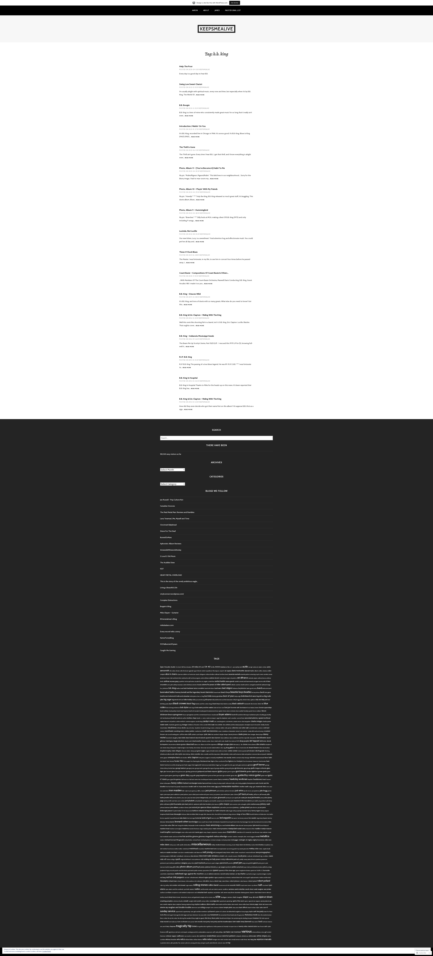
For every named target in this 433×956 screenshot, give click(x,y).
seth (222, 892)
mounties (201, 849)
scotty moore (190, 892)
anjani (255, 678)
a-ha (227, 667)
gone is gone (231, 771)
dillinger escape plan (225, 744)
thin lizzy (208, 918)
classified (197, 728)
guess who (234, 775)
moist (233, 845)
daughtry (175, 738)
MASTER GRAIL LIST (233, 10)
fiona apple (187, 761)
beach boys (225, 692)
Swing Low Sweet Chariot (190, 84)
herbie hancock (203, 783)
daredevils (169, 738)
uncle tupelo (184, 932)
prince (265, 867)
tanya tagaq (245, 911)
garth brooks (228, 765)
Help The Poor (185, 66)
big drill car (260, 696)
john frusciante (175, 804)
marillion (258, 828)
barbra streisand (266, 688)
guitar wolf (264, 775)
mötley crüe (253, 849)
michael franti (196, 840)
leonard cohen (181, 821)
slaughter (239, 897)
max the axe (255, 832)
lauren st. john (215, 818)
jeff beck (242, 794)
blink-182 (261, 704)
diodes (245, 744)
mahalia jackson (207, 828)
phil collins (176, 867)
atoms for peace (208, 685)
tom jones (191, 922)
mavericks (248, 832)
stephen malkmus (200, 904)
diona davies (252, 744)
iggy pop (218, 786)
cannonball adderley (251, 718)
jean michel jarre (225, 794)
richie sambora (190, 881)
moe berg (228, 845)
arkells (237, 681)
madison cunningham (176, 828)
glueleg (188, 771)
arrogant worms (258, 681)
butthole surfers (182, 718)
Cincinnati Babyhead (168, 525)
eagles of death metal (212, 751)
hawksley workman (238, 779)
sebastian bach (202, 892)
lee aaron (234, 818)
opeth (177, 859)
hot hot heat (170, 786)
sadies (197, 889)
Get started (234, 3)
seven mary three (228, 892)
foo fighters (229, 761)
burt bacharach (167, 718)
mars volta (185, 832)
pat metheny (170, 863)
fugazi (218, 765)
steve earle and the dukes (223, 904)
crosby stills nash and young (255, 731)
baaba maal (179, 688)
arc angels (204, 681)
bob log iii (192, 707)
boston (257, 707)
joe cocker (181, 801)
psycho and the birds (180, 870)
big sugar (167, 699)
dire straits (260, 744)
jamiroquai (167, 794)
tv (237, 926)
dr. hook (240, 748)
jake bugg (263, 791)
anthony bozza (262, 678)
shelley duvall (164, 897)
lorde (196, 825)
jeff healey (249, 794)
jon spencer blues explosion (208, 807)
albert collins (258, 671)
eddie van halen (223, 751)
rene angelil (246, 877)
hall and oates (193, 779)
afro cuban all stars (175, 671)
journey (235, 807)
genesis (250, 765)
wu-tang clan (252, 939)
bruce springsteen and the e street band (195, 715)
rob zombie (173, 885)
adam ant (255, 667)
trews (194, 926)
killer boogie (199, 814)
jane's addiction (175, 794)
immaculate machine (230, 786)
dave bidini (181, 738)
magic (201, 828)
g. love (222, 765)
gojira (220, 771)
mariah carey (241, 828)
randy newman (230, 874)
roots (238, 885)
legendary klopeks (262, 818)
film (181, 761)
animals (251, 678)
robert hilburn (225, 881)
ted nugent (170, 915)
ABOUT (206, 10)
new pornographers (263, 852)
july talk (260, 807)
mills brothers (187, 845)
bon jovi (228, 707)
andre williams (205, 678)
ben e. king (200, 696)
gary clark (235, 765)
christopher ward (249, 725)
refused (201, 877)
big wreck (175, 700)
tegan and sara (187, 915)
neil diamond (198, 852)
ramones (217, 874)
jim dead (248, 797)
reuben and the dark (265, 877)
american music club (166, 678)
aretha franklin (220, 681)
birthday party (164, 704)
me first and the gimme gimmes (192, 836)
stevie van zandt (196, 907)
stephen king (190, 904)
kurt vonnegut (191, 818)
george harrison (181, 768)
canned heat (240, 718)
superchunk (179, 911)
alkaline (185, 674)
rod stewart (181, 885)
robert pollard (263, 881)
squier (246, 901)
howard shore (184, 786)
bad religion (227, 688)
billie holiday (188, 700)
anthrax (166, 681)
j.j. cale (198, 791)
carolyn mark (208, 721)
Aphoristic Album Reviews (170, 544)
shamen (252, 892)
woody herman (236, 939)
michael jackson (206, 840)
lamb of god (206, 818)
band (259, 688)
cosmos (162, 731)
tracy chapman (171, 926)
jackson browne (230, 791)
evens (234, 757)
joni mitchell (193, 807)
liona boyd (229, 822)
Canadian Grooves (167, 506)
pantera (258, 859)
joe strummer (226, 801)
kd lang (207, 811)
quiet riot (253, 870)
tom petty (206, 922)
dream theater (254, 748)
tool (260, 921)
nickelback (180, 856)
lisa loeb (251, 822)
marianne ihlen (250, 828)
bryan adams (225, 714)
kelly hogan (229, 811)
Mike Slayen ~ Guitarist (169, 613)
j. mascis (202, 791)
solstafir (185, 901)
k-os (183, 811)
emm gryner (164, 757)
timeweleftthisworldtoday (170, 550)
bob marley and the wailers (204, 707)
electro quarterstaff (243, 751)
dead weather (197, 741)
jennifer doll (168, 797)
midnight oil (243, 840)
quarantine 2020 (208, 870)
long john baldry (183, 825)
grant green (168, 775)
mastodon (231, 832)
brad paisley (172, 711)
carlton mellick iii (180, 721)
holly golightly (242, 783)
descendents (172, 744)
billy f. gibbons (251, 700)
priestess (260, 867)
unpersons (209, 932)
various (247, 931)
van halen (226, 932)
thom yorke (215, 918)
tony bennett (246, 921)
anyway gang (174, 681)
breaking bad (203, 711)
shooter (178, 897)
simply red (203, 897)
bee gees (268, 692)
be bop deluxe (256, 692)
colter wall (245, 728)
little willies (168, 825)
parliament (163, 863)
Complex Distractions (168, 600)
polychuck (240, 867)
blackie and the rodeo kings (203, 704)
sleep (250, 897)
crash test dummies (210, 731)
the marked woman (266, 915)
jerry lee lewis (192, 797)
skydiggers (224, 897)
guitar (258, 775)
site (217, 896)
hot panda (177, 786)
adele (269, 667)
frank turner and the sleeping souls (174, 765)
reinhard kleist (235, 877)
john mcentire (234, 804)
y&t (172, 943)
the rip (169, 918)
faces (266, 757)
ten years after (203, 915)
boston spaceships (265, 707)
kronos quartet (164, 818)
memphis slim (242, 836)
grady (265, 771)
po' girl (218, 867)
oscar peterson (195, 859)
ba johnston (242, 688)
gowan (260, 771)
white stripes (262, 936)
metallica (264, 836)
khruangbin (178, 814)
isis (183, 791)
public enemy (198, 870)
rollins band (213, 885)
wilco (182, 939)
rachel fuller (163, 874)
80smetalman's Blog (168, 619)
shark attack (258, 892)
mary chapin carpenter (210, 832)
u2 (167, 932)
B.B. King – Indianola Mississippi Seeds (196, 336)
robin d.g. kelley (164, 885)
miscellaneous (201, 844)
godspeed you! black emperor (207, 771)
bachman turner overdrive (195, 688)
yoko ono (187, 943)
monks (253, 845)
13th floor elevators (186, 667)
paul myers (208, 863)
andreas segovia (195, 678)
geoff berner (259, 764)
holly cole (234, 783)
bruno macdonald (212, 715)
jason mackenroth (201, 794)
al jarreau (180, 674)
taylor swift (252, 911)
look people (191, 825)
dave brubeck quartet (203, 738)
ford (235, 761)
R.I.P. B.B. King (185, 357)
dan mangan (251, 734)
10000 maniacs (220, 667)
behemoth (172, 696)
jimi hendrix (256, 798)
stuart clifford (242, 907)
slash (234, 897)
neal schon (181, 852)
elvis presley (225, 754)
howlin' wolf (192, 786)
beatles (247, 692)
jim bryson (229, 797)
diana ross (197, 744)
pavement (224, 863)
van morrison (236, 932)
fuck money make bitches (208, 765)
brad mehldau (164, 711)
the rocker (174, 918)
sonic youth (197, 901)
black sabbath (238, 703)
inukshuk (259, 787)
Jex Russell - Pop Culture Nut (171, 500)
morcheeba (259, 845)
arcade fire (198, 681)
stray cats (235, 907)
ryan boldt (186, 889)
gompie (225, 771)
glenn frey (175, 771)
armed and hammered (246, 681)
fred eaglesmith (196, 765)
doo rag (223, 748)
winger (215, 939)
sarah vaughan (258, 889)
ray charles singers (251, 874)
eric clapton (193, 757)
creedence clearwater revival (231, 731)
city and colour (190, 728)
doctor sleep (166, 748)
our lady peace (215, 859)
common (260, 728)
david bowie (261, 738)
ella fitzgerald (259, 751)
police (234, 867)
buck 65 (234, 715)
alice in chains (171, 674)
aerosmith (164, 670)
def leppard (254, 741)
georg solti (228, 768)
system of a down (220, 911)
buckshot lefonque (243, 715)
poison (228, 867)
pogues (223, 867)
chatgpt (185, 725)
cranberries (198, 731)
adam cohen (262, 667)
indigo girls (252, 786)
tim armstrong (236, 918)
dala (209, 734)
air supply (228, 671)
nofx (226, 856)
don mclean (197, 748)
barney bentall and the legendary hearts (190, 692)
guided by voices (246, 775)
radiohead (179, 874)
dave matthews (225, 738)
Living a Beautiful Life (168, 588)
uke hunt (177, 932)
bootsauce (243, 707)
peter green (261, 863)
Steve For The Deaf (168, 531)
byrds (198, 718)
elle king (267, 751)
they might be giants (198, 918)
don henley (189, 748)
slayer (245, 897)
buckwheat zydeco (255, 715)
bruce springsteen (175, 714)
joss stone (230, 807)
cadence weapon (211, 718)
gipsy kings (247, 768)
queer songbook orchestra (243, 870)
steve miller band (244, 904)
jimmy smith (168, 801)
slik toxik (255, 897)
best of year (228, 696)
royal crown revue (246, 885)
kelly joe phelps (237, 811)
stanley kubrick (265, 901)
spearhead (223, 901)
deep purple (244, 741)
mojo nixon (239, 845)
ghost (232, 768)
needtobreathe (188, 852)
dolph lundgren (181, 748)
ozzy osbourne (227, 859)
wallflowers (180, 936)
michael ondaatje (216, 840)
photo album (186, 866)
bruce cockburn (257, 711)
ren (241, 877)
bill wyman (208, 700)
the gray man (240, 915)
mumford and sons (211, 849)
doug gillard (230, 748)
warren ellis (195, 936)
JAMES (217, 10)
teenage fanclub (178, 915)
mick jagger (234, 840)
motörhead (193, 849)
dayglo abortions (178, 741)
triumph (226, 926)
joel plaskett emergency (202, 801)
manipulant (232, 828)
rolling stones (200, 884)
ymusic (183, 943)
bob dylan (184, 707)
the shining (181, 918)
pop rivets (247, 867)
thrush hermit (223, 918)
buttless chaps (192, 718)
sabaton (192, 889)
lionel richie (236, 822)
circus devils (181, 728)
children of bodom (194, 725)
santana (231, 889)
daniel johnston (233, 734)
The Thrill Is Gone (187, 147)
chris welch (257, 725)
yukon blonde (213, 943)
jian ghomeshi (220, 797)
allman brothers (210, 674)
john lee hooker (205, 804)
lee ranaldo (252, 818)
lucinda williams (230, 825)
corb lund (266, 728)
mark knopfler (165, 832)
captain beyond (164, 721)
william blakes (189, 939)
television (195, 915)
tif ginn (229, 918)
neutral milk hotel (250, 852)
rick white (206, 881)
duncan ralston (186, 751)
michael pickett (226, 840)
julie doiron (253, 807)
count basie (169, 731)
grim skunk (219, 775)
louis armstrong (212, 825)
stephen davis (171, 904)
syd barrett (211, 911)
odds (162, 859)
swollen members (201, 911)
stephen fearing (181, 904)
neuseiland (242, 852)
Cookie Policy (46, 951)
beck (262, 692)
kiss (248, 814)
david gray (169, 741)
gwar (168, 779)
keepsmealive (216, 29)
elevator (252, 751)
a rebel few (211, 681)
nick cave (173, 856)
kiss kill (252, 814)
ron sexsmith (231, 885)
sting (203, 907)
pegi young (246, 863)
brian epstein (219, 711)
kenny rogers (256, 811)
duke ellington (176, 751)
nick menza (187, 856)
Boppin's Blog (165, 606)
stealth (165, 904)
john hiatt (185, 804)
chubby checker (265, 725)
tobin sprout (265, 918)
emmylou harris (174, 757)
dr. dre (236, 748)
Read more (200, 95)
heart (264, 779)
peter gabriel (253, 863)
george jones (191, 768)
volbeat (168, 936)
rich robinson (198, 881)
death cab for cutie (219, 741)
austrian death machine (242, 685)
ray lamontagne (261, 874)
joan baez (174, 801)
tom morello (199, 922)
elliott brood (163, 754)
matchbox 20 (241, 832)
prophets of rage (164, 870)
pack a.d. (236, 859)
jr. (239, 807)
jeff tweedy (263, 794)
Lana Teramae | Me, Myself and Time (174, 519)
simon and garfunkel (193, 897)
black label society (226, 704)
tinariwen (256, 918)
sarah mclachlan (239, 889)
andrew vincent (214, 678)
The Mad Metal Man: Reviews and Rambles (177, 512)
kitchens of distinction (260, 814)
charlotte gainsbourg (175, 725)
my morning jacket (232, 849)
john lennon (215, 804)
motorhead (186, 849)
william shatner (198, 939)
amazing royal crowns (257, 674)
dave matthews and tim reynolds (239, 738)
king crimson (232, 814)
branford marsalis (194, 711)
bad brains (218, 688)
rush (260, 885)
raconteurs (170, 874)
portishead (253, 867)
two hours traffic (263, 926)
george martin (199, 768)
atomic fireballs (197, 685)
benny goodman (217, 696)
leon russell (202, 822)
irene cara (269, 786)
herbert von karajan (190, 783)
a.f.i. (231, 667)
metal (257, 836)
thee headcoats (232, 915)
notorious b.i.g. (258, 856)
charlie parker (267, 721)
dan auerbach (215, 734)
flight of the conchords (218, 761)
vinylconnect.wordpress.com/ (172, 594)
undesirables (202, 932)
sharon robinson (266, 892)
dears (212, 741)
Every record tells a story (170, 631)
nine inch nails (205, 856)
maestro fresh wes (194, 828)
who (178, 939)
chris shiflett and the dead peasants (233, 725)
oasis (271, 856)
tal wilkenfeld (231, 911)
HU (198, 786)
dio (242, 744)
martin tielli (191, 832)
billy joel (264, 700)
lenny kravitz (170, 822)
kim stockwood (224, 814)
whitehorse (245, 936)
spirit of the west (238, 901)
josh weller (223, 807)
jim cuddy (242, 797)
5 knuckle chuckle (169, 667)
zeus (223, 943)
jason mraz (209, 794)
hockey (214, 783)
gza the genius (175, 779)
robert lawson (244, 881)
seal (195, 892)
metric (162, 840)
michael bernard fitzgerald (174, 840)
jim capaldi (235, 797)
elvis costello (195, 754)
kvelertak (198, 818)
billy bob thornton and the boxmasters (222, 700)
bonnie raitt (235, 707)
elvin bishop (186, 754)
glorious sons (181, 771)
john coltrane (165, 804)
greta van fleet (212, 775)
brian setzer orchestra (229, 711)
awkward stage (266, 685)
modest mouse (221, 845)
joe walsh (255, 801)
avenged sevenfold (255, 685)
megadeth (209, 836)
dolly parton (173, 748)
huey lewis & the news (207, 787)
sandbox (225, 889)
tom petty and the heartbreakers (221, 922)
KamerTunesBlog (167, 638)
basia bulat (217, 692)
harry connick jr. (223, 779)
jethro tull (211, 797)
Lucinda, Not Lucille (188, 231)
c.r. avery (203, 718)
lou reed (222, 825)
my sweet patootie (243, 849)
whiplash (238, 936)
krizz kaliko (270, 814)
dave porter (253, 738)
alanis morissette (237, 671)
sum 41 (265, 907)
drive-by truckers (264, 748)
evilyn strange (245, 757)
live (173, 825)
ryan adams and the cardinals (174, 889)
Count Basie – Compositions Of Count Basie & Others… (204, 273)
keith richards (220, 811)
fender (177, 761)
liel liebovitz (216, 822)
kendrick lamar (246, 811)
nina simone (194, 856)
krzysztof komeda (174, 818)
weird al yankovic (229, 936)
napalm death (266, 849)
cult (189, 734)
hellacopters (167, 783)
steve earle (210, 904)
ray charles (241, 874)
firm (192, 761)
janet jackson (184, 794)
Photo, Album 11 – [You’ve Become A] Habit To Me (202, 168)
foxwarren (255, 761)
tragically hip (183, 926)
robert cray (217, 881)
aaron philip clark (237, 667)
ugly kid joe (172, 932)
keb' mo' (212, 811)
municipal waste (221, 849)
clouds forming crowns (207, 728)
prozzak (171, 870)
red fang (163, 877)
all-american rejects (193, 674)
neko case (234, 852)
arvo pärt (170, 685)
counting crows (179, 731)
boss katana (251, 707)
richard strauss (181, 881)
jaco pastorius (255, 791)
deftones (263, 741)
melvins (235, 836)
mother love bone (168, 849)
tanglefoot (238, 911)
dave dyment (215, 738)
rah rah (206, 874)
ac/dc (245, 666)
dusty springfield (196, 751)
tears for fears (268, 911)
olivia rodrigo (171, 859)
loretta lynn (202, 825)
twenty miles (243, 926)
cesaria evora (237, 721)
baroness (210, 692)
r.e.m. (259, 870)
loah (176, 825)
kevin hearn (170, 814)
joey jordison (262, 801)
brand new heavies (182, 711)
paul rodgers (215, 863)
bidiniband (245, 696)
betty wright (237, 696)
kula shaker (183, 818)
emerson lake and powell (259, 754)
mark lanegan (176, 832)
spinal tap (229, 901)
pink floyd (196, 867)
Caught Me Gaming (167, 650)
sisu (214, 897)
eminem (269, 754)
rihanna (211, 881)
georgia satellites (220, 768)
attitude (233, 685)
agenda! (191, 671)
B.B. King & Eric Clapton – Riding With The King (200, 315)
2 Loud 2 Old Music (168, 556)
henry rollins (177, 783)
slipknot (262, 897)
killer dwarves (208, 814)
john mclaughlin (242, 804)
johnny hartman (165, 807)
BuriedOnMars (166, 537)
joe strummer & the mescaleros (241, 801)
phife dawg (169, 867)
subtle (261, 907)
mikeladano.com (167, 625)
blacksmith (247, 704)
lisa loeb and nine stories (261, 822)
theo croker (163, 918)
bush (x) (173, 718)
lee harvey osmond (243, 818)
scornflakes (168, 892)
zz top (228, 943)
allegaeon (203, 674)
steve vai (262, 904)
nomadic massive (232, 856)
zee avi (220, 943)
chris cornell (203, 725)
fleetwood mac (205, 761)
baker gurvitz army (252, 688)
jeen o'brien (234, 794)
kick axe (184, 814)
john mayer (224, 804)
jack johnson (210, 790)
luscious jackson (248, 825)
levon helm (209, 822)
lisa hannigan (244, 822)
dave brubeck (190, 738)
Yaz (179, 943)
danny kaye (259, 734)
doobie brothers (215, 748)
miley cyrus (173, 845)
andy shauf (223, 678)
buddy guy (263, 715)
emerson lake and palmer (244, 754)
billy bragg (236, 700)
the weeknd (188, 918)
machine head (164, 828)
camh (229, 718)
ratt (236, 874)
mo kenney (247, 845)
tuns (235, 926)
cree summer (243, 731)
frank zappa (187, 765)
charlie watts (164, 725)
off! (165, 859)
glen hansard (167, 771)
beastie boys (237, 691)
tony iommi (255, 922)
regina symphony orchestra (222, 877)
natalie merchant (171, 852)
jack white (239, 790)
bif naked (253, 696)
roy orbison (254, 885)
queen (216, 870)
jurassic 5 (170, 811)
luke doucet (239, 825)
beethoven (164, 696)
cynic (205, 734)
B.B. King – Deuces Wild (190, 294)
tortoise (265, 922)
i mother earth (243, 786)
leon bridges (193, 822)
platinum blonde (210, 867)
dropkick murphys (166, 751)
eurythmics (219, 757)
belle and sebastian (183, 696)
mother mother (178, 849)
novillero (265, 856)
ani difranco (242, 677)
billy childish (243, 700)
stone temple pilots (225, 907)
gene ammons (242, 765)
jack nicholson (220, 791)
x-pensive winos (165, 943)
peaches (230, 863)
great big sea (176, 775)
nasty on (163, 852)
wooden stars (227, 939)
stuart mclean (252, 907)
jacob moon (247, 791)
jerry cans (184, 797)
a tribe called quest (223, 684)
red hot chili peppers (175, 877)
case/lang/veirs (221, 721)
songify (191, 901)
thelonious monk (251, 915)
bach (185, 688)
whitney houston (170, 939)
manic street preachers (220, 828)
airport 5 (222, 671)
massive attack (222, 832)
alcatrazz (265, 671)
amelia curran (268, 674)
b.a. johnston (164, 688)
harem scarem (213, 779)
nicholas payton (165, 856)
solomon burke (178, 901)
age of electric (198, 671)
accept (251, 667)
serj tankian (217, 892)
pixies (202, 867)
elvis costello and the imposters (210, 754)
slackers (229, 897)
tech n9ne (163, 915)
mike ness (268, 840)
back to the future (209, 688)
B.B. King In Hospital (188, 378)
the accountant (223, 915)
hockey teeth (221, 783)
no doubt (221, 856)
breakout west (211, 711)
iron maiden (175, 790)
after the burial (184, 671)
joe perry (219, 801)
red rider (187, 877)
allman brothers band (221, 674)
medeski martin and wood (171, 836)
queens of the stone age (227, 870)
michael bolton (188, 840)
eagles (203, 751)
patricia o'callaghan (181, 863)
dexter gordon (181, 744)
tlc (260, 918)
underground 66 (193, 932)
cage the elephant (221, 718)
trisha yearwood (218, 926)
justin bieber (177, 811)
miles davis (164, 844)
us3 (214, 932)
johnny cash (265, 804)
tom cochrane (182, 922)
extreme (253, 758)
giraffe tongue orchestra (258, 768)
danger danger (223, 734)
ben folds (208, 696)
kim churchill (216, 814)
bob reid (216, 707)
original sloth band (186, 859)
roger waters (189, 885)
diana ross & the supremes (209, 744)
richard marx (173, 881)
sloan (269, 896)
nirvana (215, 856)
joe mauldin (213, 801)
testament (214, 915)
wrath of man (243, 939)
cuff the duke (184, 734)
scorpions (175, 892)
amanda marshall (234, 674)
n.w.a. (260, 849)
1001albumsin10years (168, 644)
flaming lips (196, 761)
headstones (257, 779)
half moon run (185, 779)
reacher (269, 874)
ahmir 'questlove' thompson (210, 671)
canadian (233, 718)
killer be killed (191, 814)
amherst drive (177, 678)
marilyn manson (266, 828)
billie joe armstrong (199, 700)
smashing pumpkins (166, 901)
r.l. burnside (265, 870)
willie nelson (208, 939)
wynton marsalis (264, 939)
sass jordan (267, 889)
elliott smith (171, 754)
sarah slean (249, 889)
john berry (269, 801)
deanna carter (206, 741)
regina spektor (209, 877)
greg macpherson (202, 775)
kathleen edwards (198, 811)
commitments (253, 728)
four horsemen (247, 761)
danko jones (243, 734)
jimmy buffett (263, 797)
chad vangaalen (246, 721)
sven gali (193, 911)
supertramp (186, 911)
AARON (195, 10)
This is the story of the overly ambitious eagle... (179, 581)
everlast (238, 757)
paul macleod (200, 863)
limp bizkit (223, 822)
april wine (191, 681)
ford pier (240, 761)
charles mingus (256, 721)
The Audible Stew (167, 562)
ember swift (232, 754)
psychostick (190, 870)
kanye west (189, 811)
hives (210, 783)
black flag (191, 703)
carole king (199, 721)
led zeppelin (225, 818)
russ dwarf (265, 885)
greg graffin (192, 775)
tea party (260, 911)
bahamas (235, 688)
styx (257, 907)
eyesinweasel (260, 757)
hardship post (204, 779)
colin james (227, 728)
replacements (254, 877)
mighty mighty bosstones (256, 840)
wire (219, 939)
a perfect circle (183, 681)
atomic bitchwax (187, 685)
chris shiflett (218, 725)
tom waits (236, 921)
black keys (216, 704)
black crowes (179, 703)
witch (221, 939)
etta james (202, 757)
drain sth (245, 748)
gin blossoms (239, 768)
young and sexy (195, 943)
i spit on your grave (190, 791)
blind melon (254, 704)
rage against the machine (194, 874)
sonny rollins (205, 901)
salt (210, 889)
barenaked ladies (167, 692)
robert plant (252, 881)
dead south (188, 741)
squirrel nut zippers (254, 901)
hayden (250, 779)
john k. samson (194, 804)
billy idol (258, 700)
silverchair (184, 897)
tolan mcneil (164, 922)
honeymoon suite (253, 783)
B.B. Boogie (184, 105)
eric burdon (183, 757)
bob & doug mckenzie (173, 707)
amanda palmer (245, 674)
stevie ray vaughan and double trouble (175, 907)
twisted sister (252, 926)
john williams (174, 807)
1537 (162, 569)
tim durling (244, 918)
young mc (203, 943)
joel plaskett (189, 801)
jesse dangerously (202, 797)
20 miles (195, 667)
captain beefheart (264, 718)
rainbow (211, 874)
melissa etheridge (220, 836)
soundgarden (214, 901)
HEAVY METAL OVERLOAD (171, 575)
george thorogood (209, 768)
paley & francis (252, 859)
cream (220, 731)
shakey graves (245, 892)
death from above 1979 (232, 741)
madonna (185, 828)
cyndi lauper (199, 734)
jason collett (192, 794)
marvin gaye (199, 832)
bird (269, 700)
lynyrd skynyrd (264, 825)
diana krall (190, 744)
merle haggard (251, 836)
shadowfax (237, 892)
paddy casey (243, 859)
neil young (207, 852)
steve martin (234, 904)
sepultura (210, 892)
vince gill (264, 932)
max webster (264, 832)
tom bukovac (173, 922)
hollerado (228, 783)
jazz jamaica (216, 794)
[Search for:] (216, 438)
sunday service (167, 911)
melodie (229, 836)
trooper (231, 926)
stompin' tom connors (212, 907)
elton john (178, 754)
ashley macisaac (178, 685)
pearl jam (238, 862)
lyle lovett (256, 825)
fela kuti (172, 761)
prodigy (269, 867)
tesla (208, 915)
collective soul (236, 728)
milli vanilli (180, 845)
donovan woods (206, 748)
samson (220, 889)
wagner (174, 936)
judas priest (245, 807)
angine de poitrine (231, 678)
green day (185, 775)
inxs (264, 786)
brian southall (239, 711)
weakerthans (211, 936)
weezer (219, 936)
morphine (267, 845)
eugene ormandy (210, 757)
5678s (213, 667)
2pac (162, 667)
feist (168, 761)
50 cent (201, 667)
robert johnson (235, 881)
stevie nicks (268, 904)
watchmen (202, 936)
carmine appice (190, 721)
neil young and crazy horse (221, 852)
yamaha (175, 943)
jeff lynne (256, 794)
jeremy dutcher (177, 797)
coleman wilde (219, 728)
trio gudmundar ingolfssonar (205, 926)
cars (215, 721)
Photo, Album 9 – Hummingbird (193, 210)
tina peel (250, 918)
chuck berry (172, 728)
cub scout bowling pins (172, 734)
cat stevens (229, 721)
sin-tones (209, 897)
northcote (249, 856)
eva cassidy (227, 757)
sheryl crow (172, 897)
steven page (254, 904)
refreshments (194, 877)
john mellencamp (253, 804)
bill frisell (180, 700)
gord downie (241, 771)
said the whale (204, 889)
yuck (207, 943)
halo (199, 779)
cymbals (193, 734)
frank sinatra (262, 761)
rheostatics (164, 881)
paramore (264, 859)
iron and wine (164, 791)
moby (213, 845)
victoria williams (256, 932)
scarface (162, 892)
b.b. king (172, 688)
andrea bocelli (186, 678)
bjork (171, 704)
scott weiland (182, 892)
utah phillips (219, 932)
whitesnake (252, 936)
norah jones (242, 856)
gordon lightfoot (252, 771)
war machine (188, 936)
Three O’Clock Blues (188, 252)
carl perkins (172, 721)
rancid (222, 874)
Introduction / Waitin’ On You (192, 126)
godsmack (194, 771)
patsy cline (191, 863)
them (259, 915)
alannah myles (249, 671)
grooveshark (226, 775)
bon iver (221, 707)
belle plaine (193, 696)
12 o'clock (178, 667)
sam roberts (214, 889)
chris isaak (211, 725)
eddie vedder (233, 751)
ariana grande (230, 681)
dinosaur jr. (236, 744)
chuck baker (163, 728)
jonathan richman (184, 807)
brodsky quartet (248, 711)
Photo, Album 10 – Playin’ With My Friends (198, 189)
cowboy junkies (189, 731)
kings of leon (241, 814)
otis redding (205, 859)
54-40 (208, 666)
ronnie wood (223, 885)
